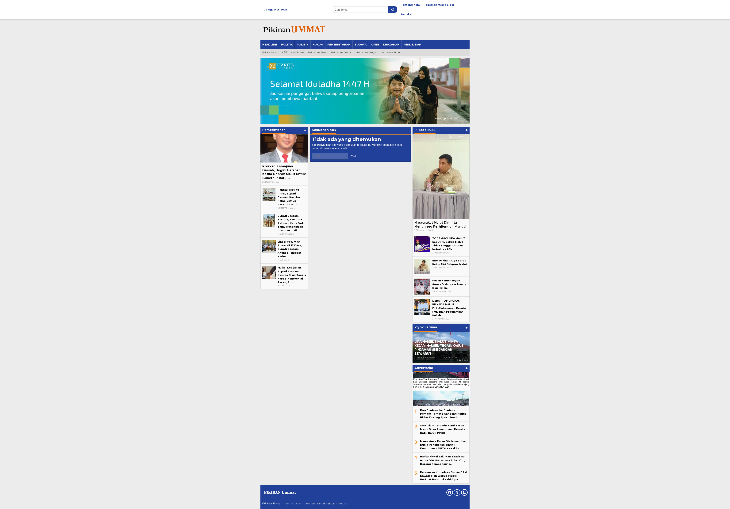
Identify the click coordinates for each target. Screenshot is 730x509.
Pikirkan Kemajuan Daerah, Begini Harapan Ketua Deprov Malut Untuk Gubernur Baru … (284, 172)
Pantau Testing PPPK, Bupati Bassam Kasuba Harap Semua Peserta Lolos (289, 197)
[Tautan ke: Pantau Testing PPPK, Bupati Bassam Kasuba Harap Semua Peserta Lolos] (269, 194)
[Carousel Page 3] (462, 360)
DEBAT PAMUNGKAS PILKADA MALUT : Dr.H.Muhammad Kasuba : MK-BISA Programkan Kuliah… (449, 308)
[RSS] (464, 492)
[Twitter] (457, 492)
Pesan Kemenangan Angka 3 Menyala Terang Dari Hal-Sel (449, 284)
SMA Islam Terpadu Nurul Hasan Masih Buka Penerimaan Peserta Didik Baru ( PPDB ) (442, 429)
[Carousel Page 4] (465, 360)
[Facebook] (449, 492)
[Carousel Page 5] (467, 360)
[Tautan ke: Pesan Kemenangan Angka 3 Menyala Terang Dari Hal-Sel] (422, 286)
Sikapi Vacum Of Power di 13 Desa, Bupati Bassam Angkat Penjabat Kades (290, 249)
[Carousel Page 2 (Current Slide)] (460, 360)
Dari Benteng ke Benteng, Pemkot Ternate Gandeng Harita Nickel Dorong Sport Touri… (443, 414)
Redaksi (343, 503)
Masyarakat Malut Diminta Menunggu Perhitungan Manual (440, 224)
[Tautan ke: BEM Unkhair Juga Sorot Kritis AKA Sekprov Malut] (422, 266)
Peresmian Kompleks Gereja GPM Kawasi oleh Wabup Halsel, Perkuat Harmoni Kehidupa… (443, 476)
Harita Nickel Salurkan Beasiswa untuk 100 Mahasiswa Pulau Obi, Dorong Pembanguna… (442, 460)
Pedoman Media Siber (320, 503)
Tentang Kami (293, 503)
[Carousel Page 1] (457, 360)
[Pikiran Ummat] (293, 29)
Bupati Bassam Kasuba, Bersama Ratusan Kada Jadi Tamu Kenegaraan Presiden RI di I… (291, 223)
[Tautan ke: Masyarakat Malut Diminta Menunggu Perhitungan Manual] (441, 176)
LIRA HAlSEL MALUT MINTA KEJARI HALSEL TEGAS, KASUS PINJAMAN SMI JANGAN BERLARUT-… (438, 347)
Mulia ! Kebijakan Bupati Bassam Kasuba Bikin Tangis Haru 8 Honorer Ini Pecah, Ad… (292, 275)
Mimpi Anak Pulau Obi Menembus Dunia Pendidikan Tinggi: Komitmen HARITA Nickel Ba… (443, 445)
